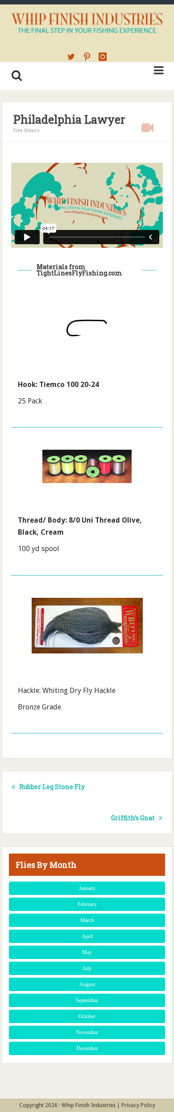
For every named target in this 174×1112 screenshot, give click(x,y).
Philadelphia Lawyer (69, 119)
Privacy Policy (138, 1105)
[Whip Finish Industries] (87, 21)
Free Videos (26, 130)
